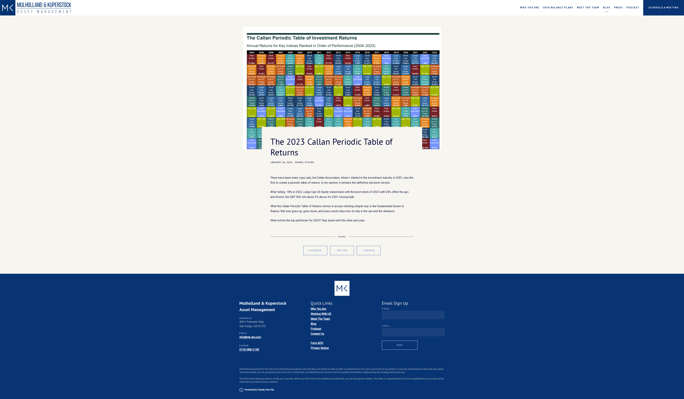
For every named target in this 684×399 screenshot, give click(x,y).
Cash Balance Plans (558, 7)
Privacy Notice (320, 348)
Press (618, 7)
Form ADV (317, 343)
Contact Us (317, 333)
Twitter (342, 250)
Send (400, 345)
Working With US (321, 314)
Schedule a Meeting (664, 7)
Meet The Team (588, 7)
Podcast (632, 7)
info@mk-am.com (250, 337)
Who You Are (529, 7)
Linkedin (369, 250)
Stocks (309, 162)
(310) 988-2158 (249, 349)
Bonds (299, 162)
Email (386, 326)
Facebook (315, 250)
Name (386, 309)
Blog (606, 7)
